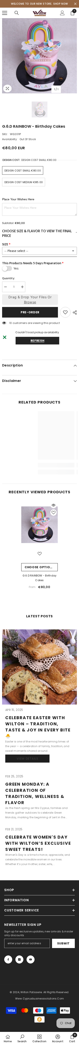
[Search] (16, 12)
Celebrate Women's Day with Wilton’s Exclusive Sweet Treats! (38, 843)
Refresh (37, 341)
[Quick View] (53, 505)
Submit (63, 943)
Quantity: (8, 278)
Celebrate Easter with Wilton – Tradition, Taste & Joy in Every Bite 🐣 (38, 727)
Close (75, 4)
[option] (39, 55)
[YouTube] (31, 959)
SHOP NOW (60, 4)
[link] (32, 465)
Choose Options (40, 567)
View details (27, 758)
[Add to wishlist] (65, 312)
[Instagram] (19, 959)
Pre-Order (30, 312)
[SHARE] (74, 312)
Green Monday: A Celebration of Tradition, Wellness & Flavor (34, 793)
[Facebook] (8, 959)
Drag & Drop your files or (30, 299)
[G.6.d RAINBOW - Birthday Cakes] (39, 525)
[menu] (4, 12)
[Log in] (62, 13)
